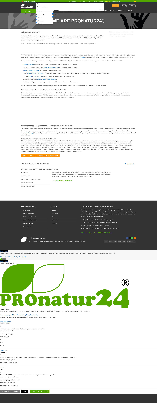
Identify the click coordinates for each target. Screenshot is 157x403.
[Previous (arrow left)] (1, 400)
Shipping (101, 1)
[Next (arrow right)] (6, 400)
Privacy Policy (26, 315)
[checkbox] (44, 14)
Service (120, 11)
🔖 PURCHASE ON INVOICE (28, 1)
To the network (129, 164)
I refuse (4, 259)
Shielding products (28, 64)
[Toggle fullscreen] (11, 395)
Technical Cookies (5, 321)
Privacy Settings (14, 257)
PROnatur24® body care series (35, 73)
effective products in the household (46, 79)
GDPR (2, 367)
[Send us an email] (126, 1)
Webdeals (131, 11)
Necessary (3, 315)
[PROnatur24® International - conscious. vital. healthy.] (27, 6)
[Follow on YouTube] (131, 1)
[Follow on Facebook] (122, 1)
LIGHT (112, 11)
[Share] (6, 395)
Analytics (9, 315)
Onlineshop (3, 350)
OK (1, 259)
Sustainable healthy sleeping (31, 70)
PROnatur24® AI (73, 1)
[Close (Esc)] (1, 395)
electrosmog (29, 133)
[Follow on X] (125, 1)
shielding (82, 57)
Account (95, 1)
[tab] (35, 172)
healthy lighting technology (51, 67)
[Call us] (132, 238)
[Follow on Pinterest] (128, 1)
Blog (84, 1)
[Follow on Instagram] (123, 1)
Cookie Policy (23, 257)
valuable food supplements (36, 76)
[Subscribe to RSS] (129, 1)
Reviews (89, 1)
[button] (132, 5)
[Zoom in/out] (16, 395)
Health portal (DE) (116, 1)
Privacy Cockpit (4, 257)
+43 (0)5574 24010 (80, 241)
